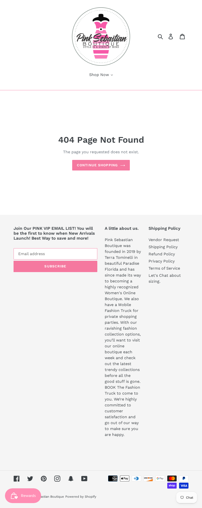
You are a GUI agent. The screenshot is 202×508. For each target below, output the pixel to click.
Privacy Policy (162, 261)
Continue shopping (97, 165)
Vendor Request (164, 239)
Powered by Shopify (80, 496)
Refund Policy (162, 254)
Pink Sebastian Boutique (45, 496)
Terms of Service (164, 268)
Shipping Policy (163, 247)
